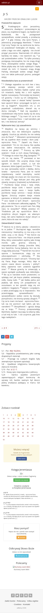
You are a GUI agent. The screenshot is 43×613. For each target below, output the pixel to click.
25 (8, 426)
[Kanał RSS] (30, 595)
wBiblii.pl (6, 2)
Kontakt (22, 537)
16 (32, 418)
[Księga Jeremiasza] (21, 473)
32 (8, 429)
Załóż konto (21, 459)
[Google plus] (21, 595)
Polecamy (21, 601)
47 (13, 436)
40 (13, 433)
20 (18, 422)
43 (28, 433)
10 (4, 418)
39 (8, 433)
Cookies (17, 604)
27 (18, 426)
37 (32, 429)
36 (28, 429)
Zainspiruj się (22, 556)
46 (8, 436)
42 (23, 433)
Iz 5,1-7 (14, 369)
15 (28, 418)
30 (32, 426)
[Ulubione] (37, 8)
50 (28, 436)
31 (4, 429)
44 (32, 433)
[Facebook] (13, 595)
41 (18, 433)
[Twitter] (17, 595)
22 (28, 422)
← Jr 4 (4, 328)
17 (4, 422)
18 (8, 422)
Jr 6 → (37, 328)
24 (4, 426)
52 (4, 440)
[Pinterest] (26, 595)
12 (13, 418)
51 (32, 436)
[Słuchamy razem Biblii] (21, 567)
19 (13, 422)
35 (23, 429)
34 (18, 429)
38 (4, 433)
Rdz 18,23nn (15, 351)
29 (28, 426)
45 (4, 436)
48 (18, 436)
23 (32, 422)
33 (13, 429)
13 (18, 418)
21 (23, 422)
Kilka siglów (32, 601)
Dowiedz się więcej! (21, 480)
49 (23, 436)
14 (23, 418)
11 (8, 418)
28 (23, 426)
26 (13, 426)
